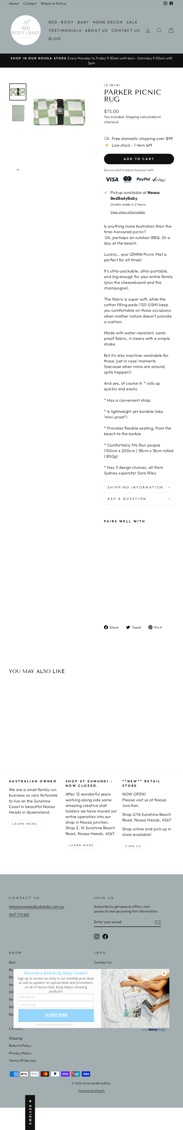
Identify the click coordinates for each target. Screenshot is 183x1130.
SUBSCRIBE (56, 1015)
